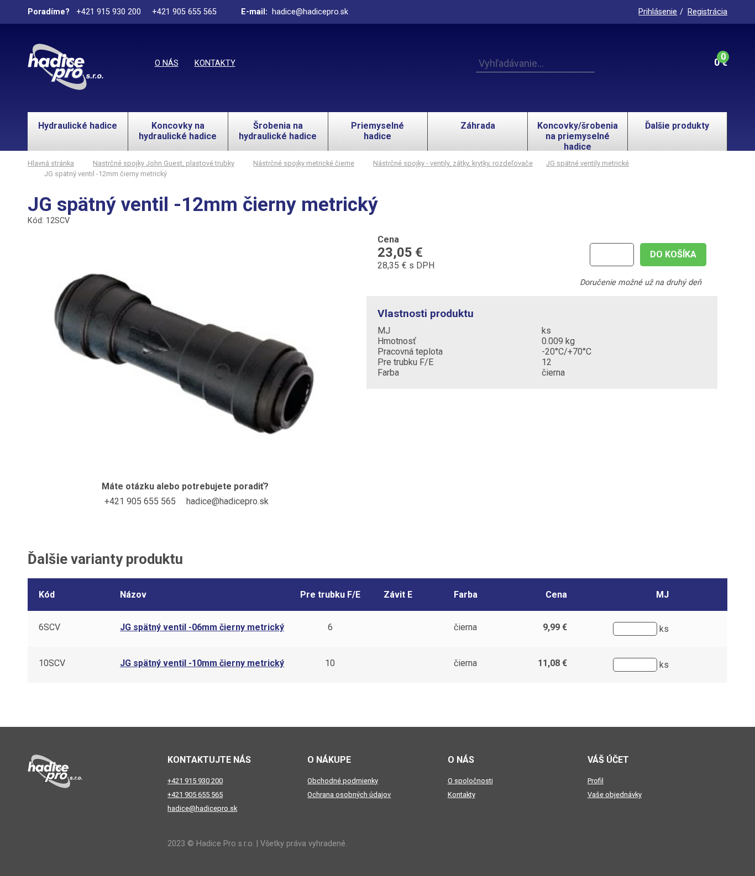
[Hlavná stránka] (65, 67)
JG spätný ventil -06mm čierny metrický (202, 627)
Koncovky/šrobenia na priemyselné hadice (577, 135)
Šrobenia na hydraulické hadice (278, 130)
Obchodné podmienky (342, 781)
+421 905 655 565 (195, 794)
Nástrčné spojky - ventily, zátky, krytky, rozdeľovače (453, 163)
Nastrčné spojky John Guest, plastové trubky (163, 163)
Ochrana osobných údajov (349, 794)
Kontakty (215, 63)
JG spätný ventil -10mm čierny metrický (202, 663)
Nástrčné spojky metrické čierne (303, 163)
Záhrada (477, 125)
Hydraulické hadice (77, 125)
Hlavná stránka (51, 163)
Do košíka (673, 254)
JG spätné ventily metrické (587, 163)
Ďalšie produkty (677, 125)
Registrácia (707, 12)
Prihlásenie (657, 12)
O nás (167, 63)
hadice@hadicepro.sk (202, 808)
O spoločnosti (470, 781)
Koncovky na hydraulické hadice (178, 130)
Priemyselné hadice (377, 130)
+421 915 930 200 (195, 781)
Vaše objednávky (615, 794)
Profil (596, 781)
